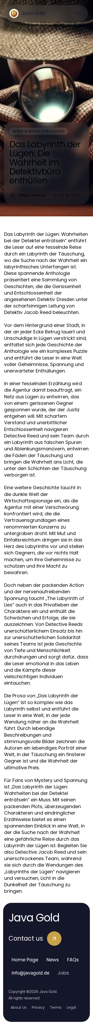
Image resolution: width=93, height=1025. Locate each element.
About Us (19, 1007)
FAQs (73, 959)
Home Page (25, 959)
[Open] (77, 13)
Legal (71, 1007)
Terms (55, 1007)
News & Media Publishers (38, 131)
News (53, 959)
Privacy (38, 1007)
